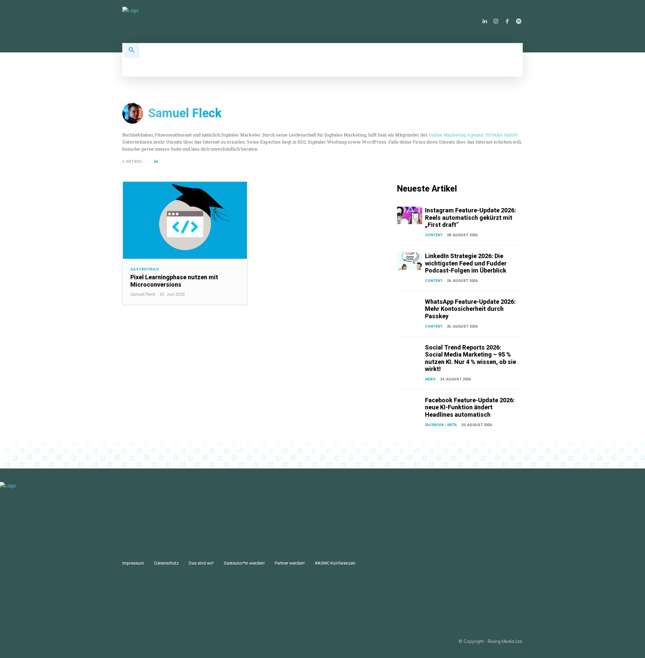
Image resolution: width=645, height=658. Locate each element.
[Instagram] (496, 21)
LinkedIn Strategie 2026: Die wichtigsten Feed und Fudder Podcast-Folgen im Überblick (466, 263)
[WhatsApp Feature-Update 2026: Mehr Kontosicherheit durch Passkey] (409, 307)
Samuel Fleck (142, 294)
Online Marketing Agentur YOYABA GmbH (473, 135)
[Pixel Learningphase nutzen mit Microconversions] (185, 220)
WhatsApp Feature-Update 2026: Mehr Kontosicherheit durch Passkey (470, 309)
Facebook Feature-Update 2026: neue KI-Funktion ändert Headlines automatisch (470, 407)
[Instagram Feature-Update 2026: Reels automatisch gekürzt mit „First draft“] (409, 215)
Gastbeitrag (144, 269)
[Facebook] (507, 21)
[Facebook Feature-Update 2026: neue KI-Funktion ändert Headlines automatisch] (409, 405)
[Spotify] (519, 21)
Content (433, 235)
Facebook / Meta (441, 425)
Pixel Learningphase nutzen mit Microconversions (174, 281)
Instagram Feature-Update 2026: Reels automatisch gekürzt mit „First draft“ (470, 217)
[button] (131, 50)
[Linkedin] (484, 21)
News (430, 379)
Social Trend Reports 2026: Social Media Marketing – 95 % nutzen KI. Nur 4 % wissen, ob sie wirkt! (470, 358)
